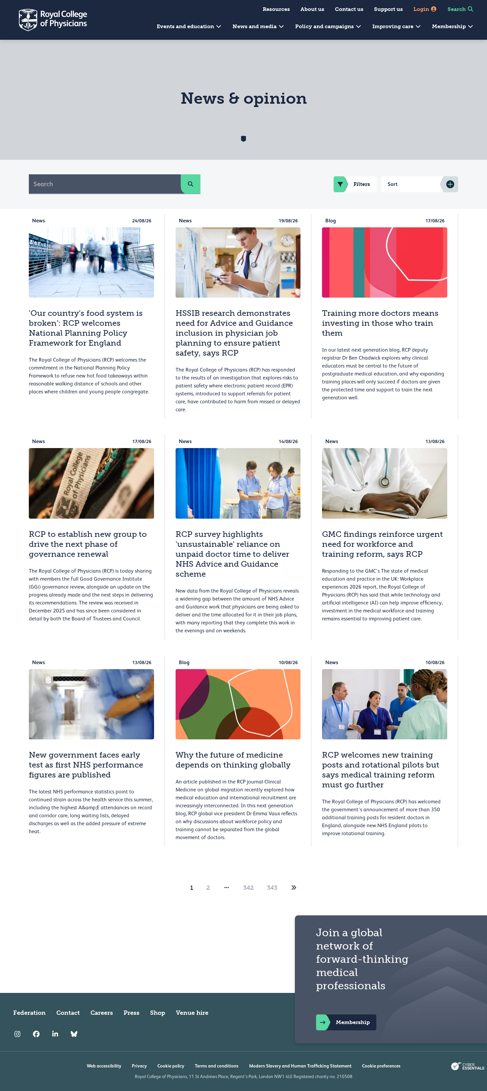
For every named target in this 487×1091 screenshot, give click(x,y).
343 (272, 887)
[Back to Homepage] (48, 19)
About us (312, 9)
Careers (101, 1012)
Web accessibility (104, 1065)
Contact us (349, 9)
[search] (190, 184)
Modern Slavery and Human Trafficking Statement (300, 1065)
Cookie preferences (381, 1065)
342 (248, 887)
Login (421, 9)
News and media (255, 26)
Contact (68, 1012)
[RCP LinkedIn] (55, 1034)
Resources (276, 9)
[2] (294, 888)
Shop (157, 1012)
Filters (361, 184)
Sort (393, 184)
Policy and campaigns (325, 26)
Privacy (139, 1065)
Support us (388, 9)
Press (131, 1012)
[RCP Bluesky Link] (74, 1034)
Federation (29, 1012)
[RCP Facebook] (36, 1034)
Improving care (393, 26)
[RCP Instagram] (17, 1034)
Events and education (186, 26)
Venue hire (192, 1012)
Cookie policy (170, 1065)
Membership (449, 26)
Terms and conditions (217, 1065)
